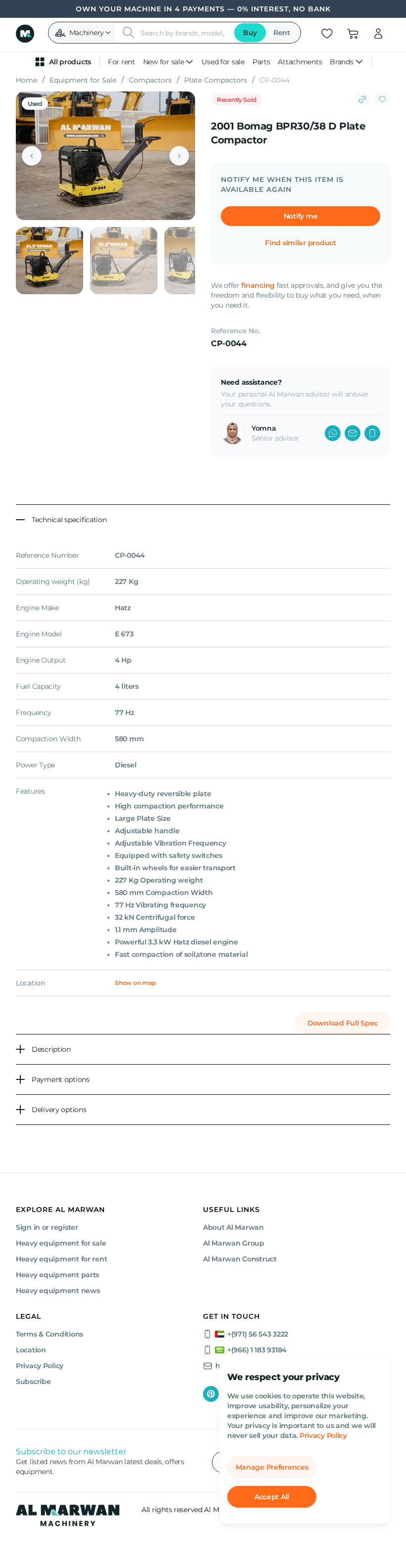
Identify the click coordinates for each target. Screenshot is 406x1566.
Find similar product (300, 242)
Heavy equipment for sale (61, 1243)
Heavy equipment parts (57, 1274)
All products (70, 61)
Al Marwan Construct (240, 1258)
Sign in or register (47, 1227)
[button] (83, 33)
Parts (261, 61)
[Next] (179, 156)
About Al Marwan (233, 1227)
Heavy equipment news (58, 1290)
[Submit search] (129, 33)
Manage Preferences (272, 1467)
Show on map (135, 983)
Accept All (271, 1496)
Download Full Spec (342, 1023)
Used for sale (223, 61)
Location (31, 1349)
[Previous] (32, 156)
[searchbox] (184, 33)
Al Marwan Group (233, 1243)
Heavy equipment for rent (61, 1258)
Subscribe (33, 1381)
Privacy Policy (323, 1435)
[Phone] (372, 433)
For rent (121, 61)
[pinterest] (211, 1394)
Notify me (300, 216)
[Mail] (352, 433)
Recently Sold (236, 99)
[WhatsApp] (333, 433)
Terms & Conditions (49, 1334)
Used (35, 103)
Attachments (300, 61)
